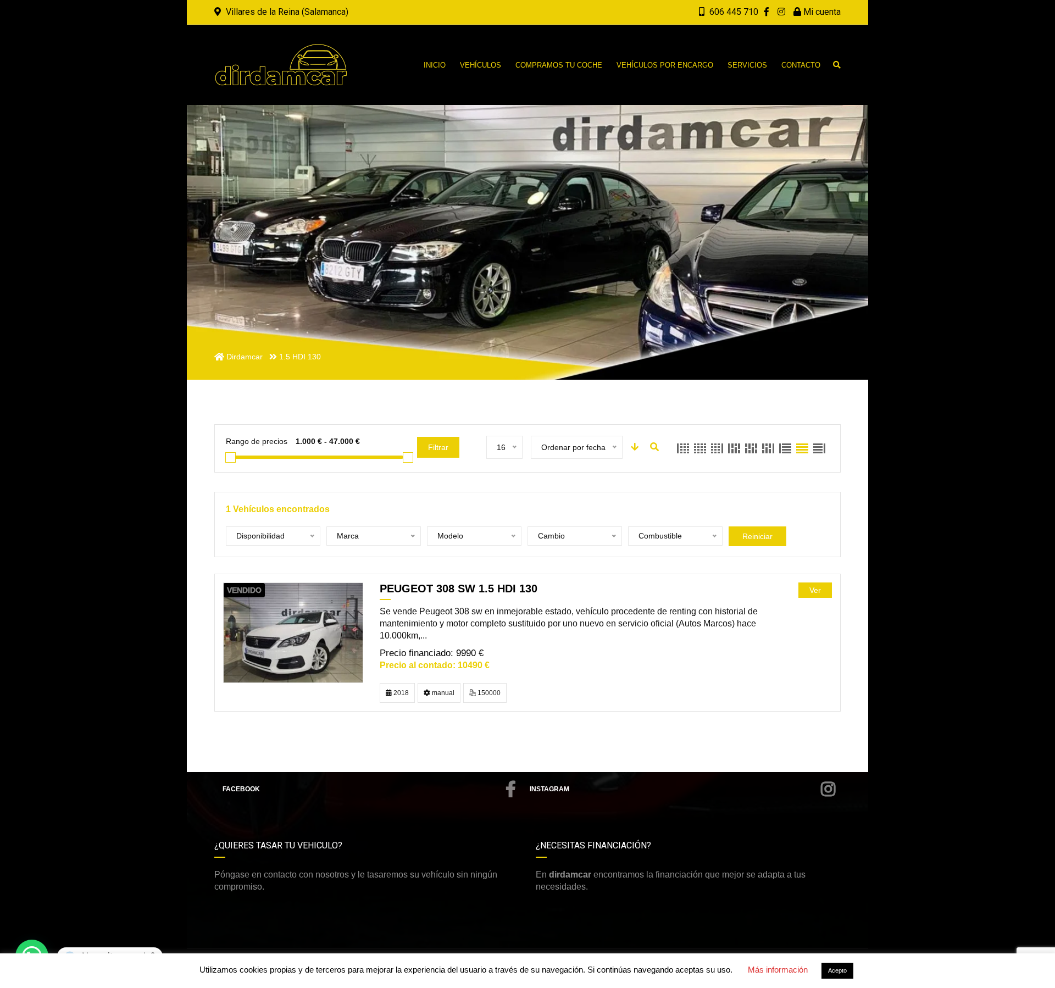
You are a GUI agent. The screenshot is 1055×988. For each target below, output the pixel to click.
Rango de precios (256, 441)
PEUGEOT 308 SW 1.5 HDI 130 (458, 588)
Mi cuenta (821, 12)
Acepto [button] (837, 970)
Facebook (241, 789)
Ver (815, 590)
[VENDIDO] (293, 632)
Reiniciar (757, 536)
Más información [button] (778, 969)
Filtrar (438, 447)
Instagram (549, 789)
